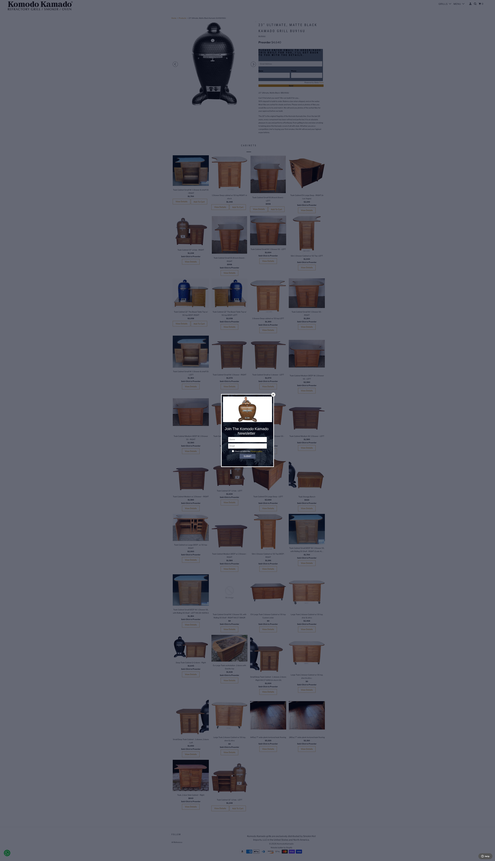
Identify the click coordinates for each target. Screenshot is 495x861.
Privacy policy (256, 451)
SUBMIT (247, 456)
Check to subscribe (242, 451)
